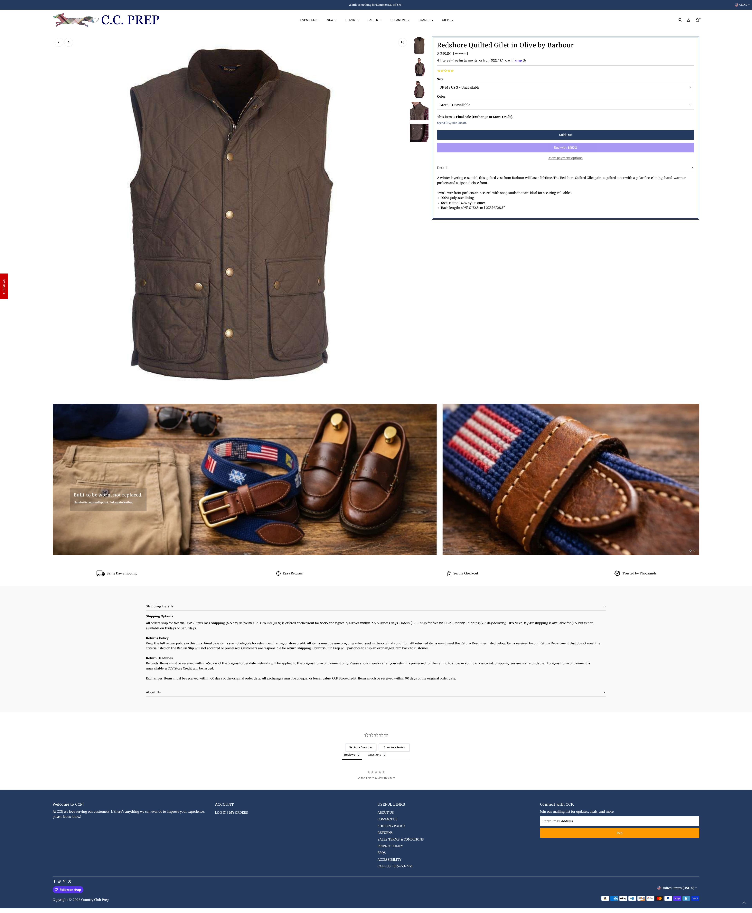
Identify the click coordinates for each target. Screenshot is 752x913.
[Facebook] (54, 881)
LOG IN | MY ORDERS (231, 812)
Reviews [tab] (349, 754)
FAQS (382, 853)
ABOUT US (386, 812)
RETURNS (385, 833)
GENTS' (350, 20)
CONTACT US (388, 819)
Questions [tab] (374, 754)
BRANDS (424, 20)
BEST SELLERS (308, 20)
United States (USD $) (678, 888)
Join (620, 833)
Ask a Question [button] (362, 747)
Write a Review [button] (396, 747)
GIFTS (446, 20)
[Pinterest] (64, 881)
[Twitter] (69, 881)
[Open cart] (697, 20)
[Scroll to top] (744, 902)
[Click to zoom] (402, 42)
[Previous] (59, 42)
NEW (330, 20)
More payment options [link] (565, 158)
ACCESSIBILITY (389, 859)
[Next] (68, 42)
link (199, 643)
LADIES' (373, 20)
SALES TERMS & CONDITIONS (401, 839)
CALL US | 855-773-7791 (395, 866)
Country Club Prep (94, 900)
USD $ (743, 4)
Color (441, 96)
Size (440, 79)
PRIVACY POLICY (390, 846)
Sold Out (565, 135)
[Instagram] (59, 881)
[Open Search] (680, 20)
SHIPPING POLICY (391, 826)
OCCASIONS (398, 20)
